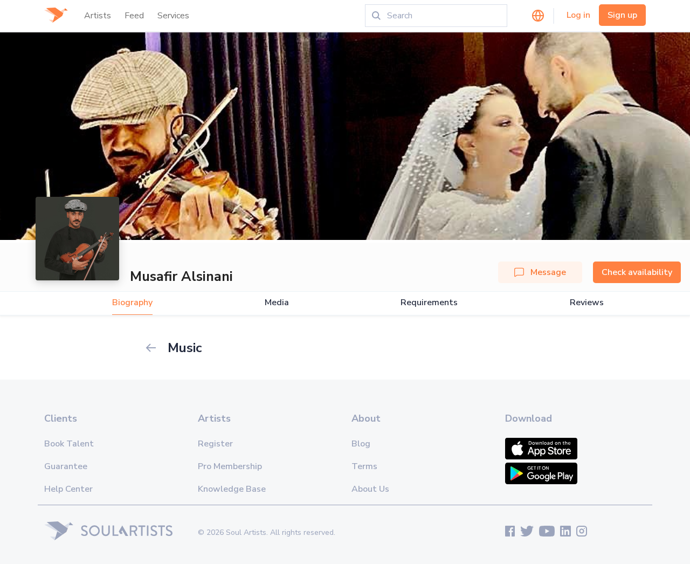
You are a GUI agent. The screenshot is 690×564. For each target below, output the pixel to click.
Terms (364, 466)
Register (215, 443)
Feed (134, 16)
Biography (132, 302)
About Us (370, 489)
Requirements (429, 302)
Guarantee (65, 466)
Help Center (68, 489)
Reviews (587, 302)
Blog (360, 443)
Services (173, 16)
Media (277, 302)
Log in (578, 15)
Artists (97, 16)
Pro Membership (230, 466)
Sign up (622, 15)
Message (548, 272)
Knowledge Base (232, 489)
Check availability (637, 272)
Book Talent (69, 443)
